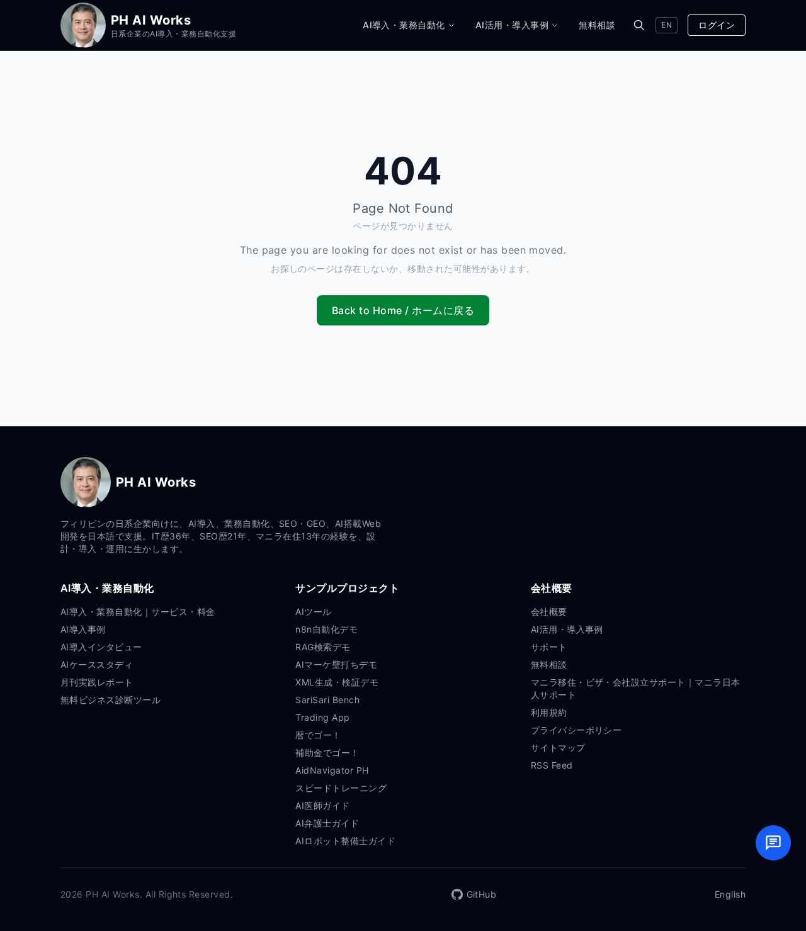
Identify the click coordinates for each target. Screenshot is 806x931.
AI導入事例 (83, 629)
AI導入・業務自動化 (404, 25)
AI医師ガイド (322, 805)
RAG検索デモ (322, 646)
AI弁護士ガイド (327, 823)
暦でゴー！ (318, 735)
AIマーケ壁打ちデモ (336, 664)
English (730, 894)
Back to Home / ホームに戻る (403, 310)
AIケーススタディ (96, 664)
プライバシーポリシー (576, 730)
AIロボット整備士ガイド (345, 840)
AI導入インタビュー (101, 646)
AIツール (313, 611)
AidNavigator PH (331, 770)
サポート (549, 646)
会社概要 (549, 611)
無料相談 (597, 25)
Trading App (322, 717)
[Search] (639, 25)
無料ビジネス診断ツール (110, 699)
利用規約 (549, 712)
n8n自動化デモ (326, 629)
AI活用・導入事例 (511, 25)
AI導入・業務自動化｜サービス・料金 (137, 611)
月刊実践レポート (96, 682)
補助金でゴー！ (327, 752)
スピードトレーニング (341, 787)
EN (666, 25)
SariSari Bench (327, 699)
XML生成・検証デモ (336, 682)
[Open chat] (773, 842)
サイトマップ (558, 747)
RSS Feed (552, 765)
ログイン (716, 25)
